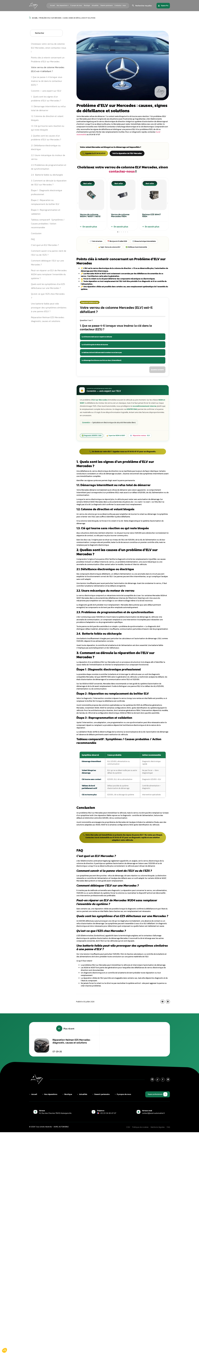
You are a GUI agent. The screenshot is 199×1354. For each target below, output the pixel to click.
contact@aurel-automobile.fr (153, 1113)
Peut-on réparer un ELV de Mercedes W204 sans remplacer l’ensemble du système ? (49, 274)
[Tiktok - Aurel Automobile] (157, 1079)
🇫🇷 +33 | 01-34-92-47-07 (106, 1113)
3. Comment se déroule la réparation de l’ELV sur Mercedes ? (48, 182)
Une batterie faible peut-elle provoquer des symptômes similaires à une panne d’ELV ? (48, 307)
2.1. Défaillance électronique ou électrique (46, 147)
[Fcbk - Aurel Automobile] (163, 1079)
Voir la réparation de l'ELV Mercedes (127, 153)
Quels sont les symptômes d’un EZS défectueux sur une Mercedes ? (48, 286)
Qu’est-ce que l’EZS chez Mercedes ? (48, 295)
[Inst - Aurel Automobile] (152, 1079)
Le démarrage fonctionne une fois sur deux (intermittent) (101, 360)
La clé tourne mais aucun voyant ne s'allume (97, 337)
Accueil (35, 18)
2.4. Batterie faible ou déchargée (47, 174)
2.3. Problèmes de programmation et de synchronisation (48, 167)
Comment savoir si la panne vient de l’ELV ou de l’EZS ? (48, 252)
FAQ (33, 239)
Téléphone (100, 1111)
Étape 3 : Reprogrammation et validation (45, 211)
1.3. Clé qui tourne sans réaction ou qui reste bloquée (47, 127)
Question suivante (157, 370)
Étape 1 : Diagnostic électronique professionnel (46, 192)
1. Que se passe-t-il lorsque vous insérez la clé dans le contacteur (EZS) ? (46, 81)
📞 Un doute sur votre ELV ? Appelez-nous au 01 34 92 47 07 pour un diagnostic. (122, 451)
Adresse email (147, 1111)
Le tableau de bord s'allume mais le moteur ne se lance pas (102, 352)
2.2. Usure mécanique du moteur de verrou (48, 157)
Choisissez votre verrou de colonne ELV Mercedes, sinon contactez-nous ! (48, 47)
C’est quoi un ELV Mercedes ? (45, 245)
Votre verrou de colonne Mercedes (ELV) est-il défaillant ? (47, 69)
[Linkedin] (168, 1079)
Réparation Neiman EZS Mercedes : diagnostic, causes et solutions (48, 319)
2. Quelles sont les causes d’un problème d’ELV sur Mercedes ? (46, 137)
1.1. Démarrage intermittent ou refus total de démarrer (48, 108)
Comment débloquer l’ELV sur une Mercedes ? (47, 262)
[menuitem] (62, 5)
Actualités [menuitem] (95, 5)
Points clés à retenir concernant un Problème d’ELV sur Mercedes (47, 59)
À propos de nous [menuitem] (76, 5)
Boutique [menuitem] (87, 5)
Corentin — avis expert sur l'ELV (46, 90)
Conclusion (36, 233)
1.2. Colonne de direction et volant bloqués (47, 118)
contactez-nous (122, 171)
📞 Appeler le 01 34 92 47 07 (94, 153)
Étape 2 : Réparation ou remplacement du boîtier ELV (45, 202)
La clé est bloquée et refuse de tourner (95, 344)
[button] (77, 203)
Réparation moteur (139, 435)
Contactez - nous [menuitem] (120, 5)
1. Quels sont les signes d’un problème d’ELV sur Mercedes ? (46, 98)
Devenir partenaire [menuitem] (106, 5)
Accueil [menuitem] (52, 5)
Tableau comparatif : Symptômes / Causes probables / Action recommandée (47, 223)
